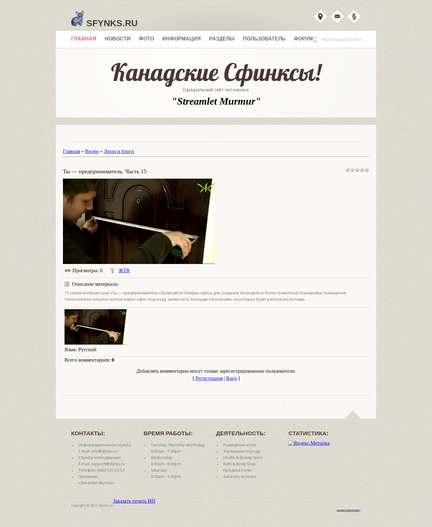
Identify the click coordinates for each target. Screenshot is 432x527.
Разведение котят (239, 445)
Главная (83, 38)
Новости (118, 38)
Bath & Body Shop (239, 464)
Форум (303, 38)
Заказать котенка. (240, 476)
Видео (92, 151)
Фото (146, 38)
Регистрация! (353, 16)
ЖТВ (124, 270)
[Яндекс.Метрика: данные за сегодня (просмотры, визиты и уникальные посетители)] (309, 443)
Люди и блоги (119, 151)
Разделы (222, 38)
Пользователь (264, 38)
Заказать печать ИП (134, 501)
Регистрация (209, 378)
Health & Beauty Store (242, 457)
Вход (320, 16)
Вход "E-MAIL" (337, 16)
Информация (181, 38)
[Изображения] (96, 327)
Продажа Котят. (237, 470)
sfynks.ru (111, 23)
